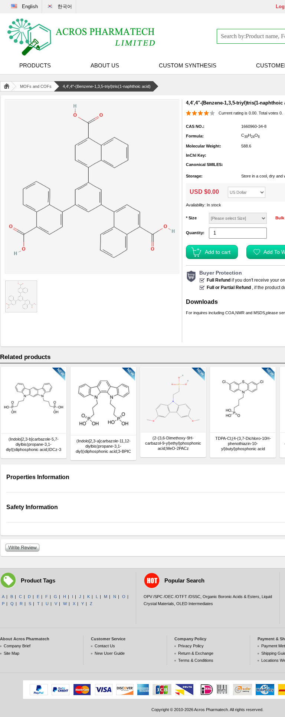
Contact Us (105, 646)
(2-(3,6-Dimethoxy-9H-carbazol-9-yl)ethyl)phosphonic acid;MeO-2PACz (173, 443)
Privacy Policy (191, 646)
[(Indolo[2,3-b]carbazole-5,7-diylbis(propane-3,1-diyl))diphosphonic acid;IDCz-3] (33, 400)
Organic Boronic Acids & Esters (231, 596)
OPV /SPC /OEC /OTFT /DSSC (172, 596)
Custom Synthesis (187, 65)
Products (35, 65)
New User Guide (110, 653)
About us (105, 65)
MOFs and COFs (36, 86)
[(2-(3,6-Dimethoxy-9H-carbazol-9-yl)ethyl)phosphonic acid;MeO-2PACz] (173, 399)
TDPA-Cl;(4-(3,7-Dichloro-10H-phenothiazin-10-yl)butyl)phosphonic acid (243, 443)
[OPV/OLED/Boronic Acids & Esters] (81, 37)
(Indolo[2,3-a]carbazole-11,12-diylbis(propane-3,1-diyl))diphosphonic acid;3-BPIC (103, 446)
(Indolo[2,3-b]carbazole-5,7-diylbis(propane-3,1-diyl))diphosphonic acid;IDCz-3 (33, 444)
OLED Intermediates (194, 603)
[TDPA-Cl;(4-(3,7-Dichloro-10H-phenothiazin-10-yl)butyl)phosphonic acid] (242, 399)
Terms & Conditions (195, 660)
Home (8, 86)
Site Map (11, 653)
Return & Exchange (195, 653)
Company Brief (17, 646)
